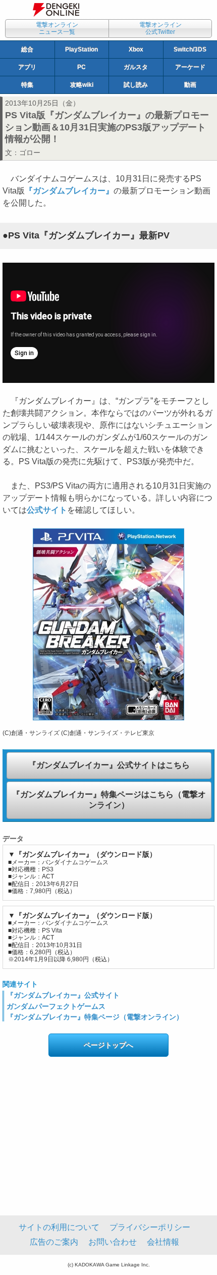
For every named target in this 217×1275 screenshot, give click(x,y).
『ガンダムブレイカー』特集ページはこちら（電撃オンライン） (109, 799)
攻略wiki (81, 84)
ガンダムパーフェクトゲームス (56, 1006)
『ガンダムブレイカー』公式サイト (63, 995)
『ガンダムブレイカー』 (69, 190)
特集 (27, 84)
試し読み (136, 84)
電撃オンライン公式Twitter (160, 28)
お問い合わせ (112, 1242)
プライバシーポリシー (150, 1227)
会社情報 (163, 1242)
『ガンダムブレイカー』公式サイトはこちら (109, 765)
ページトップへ (108, 1045)
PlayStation (81, 49)
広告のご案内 (54, 1242)
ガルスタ (136, 67)
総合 (27, 49)
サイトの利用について (59, 1227)
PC (81, 67)
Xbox (136, 49)
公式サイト (47, 510)
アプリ (27, 67)
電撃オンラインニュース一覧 (57, 28)
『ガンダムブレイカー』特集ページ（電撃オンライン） (95, 1017)
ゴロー (29, 153)
